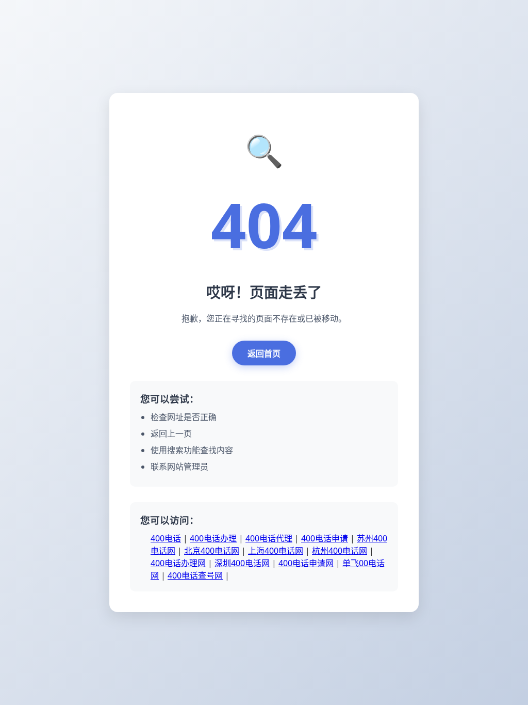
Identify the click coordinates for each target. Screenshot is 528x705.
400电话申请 (324, 538)
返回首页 (264, 353)
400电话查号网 (195, 575)
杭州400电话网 (339, 550)
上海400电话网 (275, 550)
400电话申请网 (306, 563)
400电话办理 (213, 538)
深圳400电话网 (242, 563)
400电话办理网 (178, 563)
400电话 (166, 538)
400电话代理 (268, 538)
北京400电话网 (211, 550)
